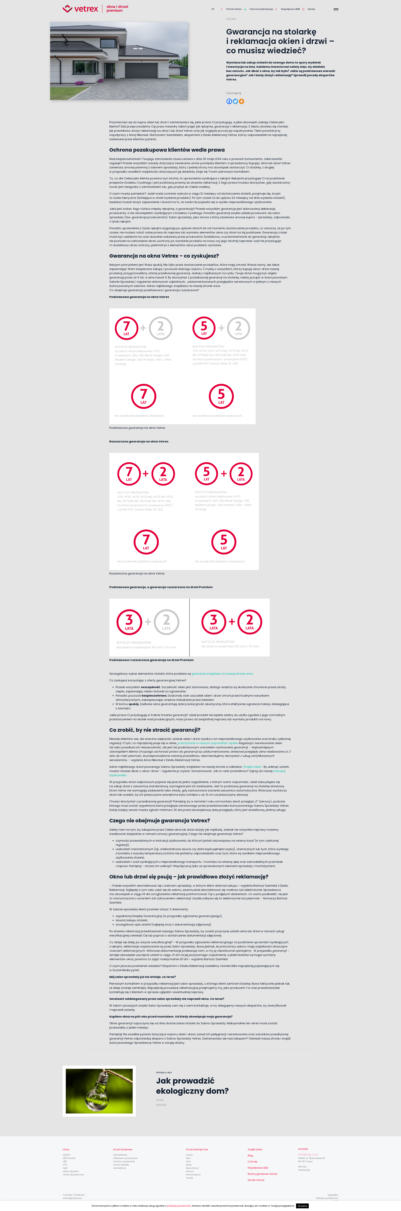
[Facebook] (229, 101)
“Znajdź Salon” (252, 767)
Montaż (302, 1166)
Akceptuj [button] (302, 1205)
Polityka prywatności (327, 1198)
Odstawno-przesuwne (125, 1158)
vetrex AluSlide (121, 1164)
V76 (65, 1164)
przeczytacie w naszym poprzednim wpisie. (208, 743)
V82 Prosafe (69, 1158)
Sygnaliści (333, 1194)
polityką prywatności (179, 1205)
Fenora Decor (193, 1174)
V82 (65, 1161)
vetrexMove (119, 1168)
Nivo (188, 1158)
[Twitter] (235, 101)
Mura (189, 1164)
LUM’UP (66, 1154)
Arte (188, 1161)
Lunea (189, 1154)
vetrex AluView (70, 1171)
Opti (65, 1168)
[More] (241, 101)
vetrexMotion (120, 1154)
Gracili (189, 1177)
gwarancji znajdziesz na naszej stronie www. (223, 674)
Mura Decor (192, 1168)
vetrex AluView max (73, 1174)
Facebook (79, 1194)
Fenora (190, 1171)
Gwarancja (304, 1169)
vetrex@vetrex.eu (72, 1198)
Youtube (67, 1194)
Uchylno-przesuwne (124, 1161)
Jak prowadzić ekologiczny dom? (192, 1086)
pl (213, 9)
